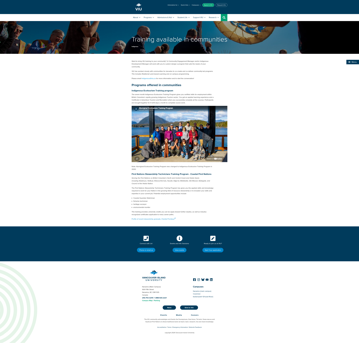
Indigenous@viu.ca (149, 78)
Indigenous (135, 46)
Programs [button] (148, 17)
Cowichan (196, 294)
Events (163, 315)
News (169, 308)
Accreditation (161, 327)
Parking (157, 300)
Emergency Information (180, 327)
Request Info (221, 5)
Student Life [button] (182, 17)
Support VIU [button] (198, 17)
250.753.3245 (147, 298)
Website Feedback (195, 327)
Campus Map (147, 300)
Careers (195, 315)
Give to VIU (189, 308)
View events (179, 250)
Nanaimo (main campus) (202, 291)
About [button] (136, 17)
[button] (352, 62)
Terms (169, 327)
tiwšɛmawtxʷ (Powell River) (203, 297)
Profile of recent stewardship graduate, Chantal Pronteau (153, 219)
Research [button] (213, 17)
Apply (208, 5)
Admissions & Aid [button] (164, 17)
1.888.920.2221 (161, 298)
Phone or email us (146, 250)
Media (179, 315)
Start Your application (213, 250)
